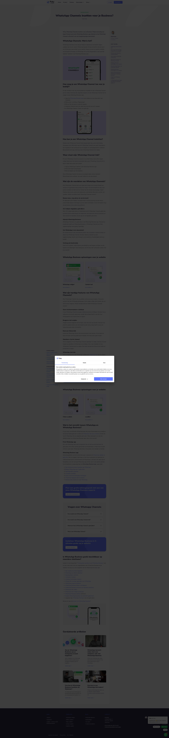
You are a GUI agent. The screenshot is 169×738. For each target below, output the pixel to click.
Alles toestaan (103, 379)
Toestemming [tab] (65, 362)
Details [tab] (84, 362)
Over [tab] (104, 362)
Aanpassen (83, 379)
